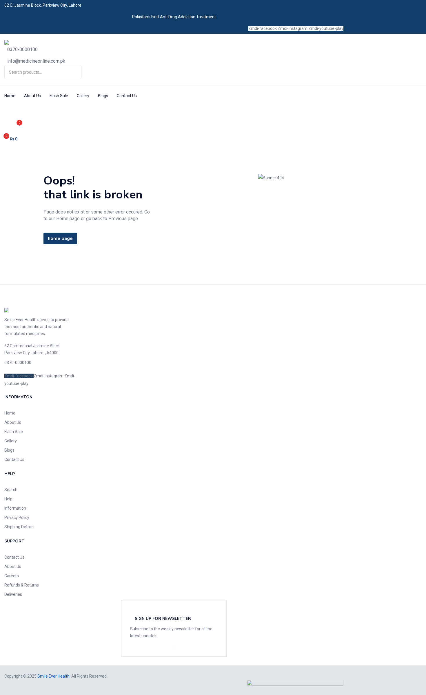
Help (8, 499)
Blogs (103, 95)
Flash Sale (59, 95)
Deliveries (13, 594)
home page (60, 238)
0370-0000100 (22, 49)
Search (10, 489)
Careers (11, 575)
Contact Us (127, 95)
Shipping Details (19, 526)
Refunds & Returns (21, 585)
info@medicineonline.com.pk (36, 61)
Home (9, 95)
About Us (32, 95)
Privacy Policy (16, 517)
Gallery (83, 95)
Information (15, 508)
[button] (43, 139)
